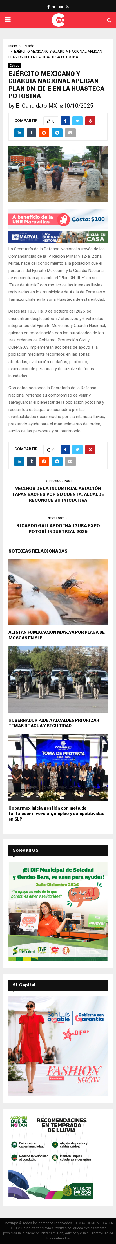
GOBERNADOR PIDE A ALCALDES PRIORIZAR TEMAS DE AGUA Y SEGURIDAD (53, 723)
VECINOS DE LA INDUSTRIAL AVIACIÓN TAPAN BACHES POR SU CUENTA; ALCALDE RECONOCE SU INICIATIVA (58, 494)
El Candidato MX (36, 105)
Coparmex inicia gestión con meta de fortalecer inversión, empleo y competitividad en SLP (56, 814)
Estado (14, 65)
